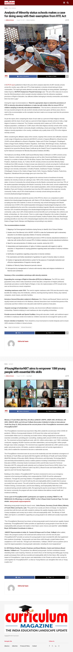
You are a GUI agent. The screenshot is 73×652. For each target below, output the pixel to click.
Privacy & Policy (25, 646)
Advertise (15, 646)
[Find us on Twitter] (52, 646)
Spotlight (11, 364)
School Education (26, 327)
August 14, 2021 (21, 376)
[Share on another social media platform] (67, 76)
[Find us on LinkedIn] (55, 646)
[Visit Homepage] (9, 2)
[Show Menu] (64, 2)
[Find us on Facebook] (49, 646)
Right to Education (14, 327)
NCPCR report (10, 85)
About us (6, 646)
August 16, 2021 (21, 20)
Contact (34, 646)
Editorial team (10, 20)
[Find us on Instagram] (58, 646)
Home (5, 8)
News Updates (12, 8)
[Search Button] (68, 2)
